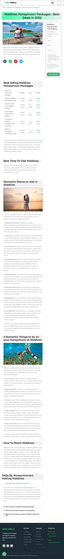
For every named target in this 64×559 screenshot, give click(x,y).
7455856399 (52, 536)
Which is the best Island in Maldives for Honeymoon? (20, 510)
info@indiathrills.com (54, 542)
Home (4, 7)
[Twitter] (11, 545)
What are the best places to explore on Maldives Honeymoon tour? (22, 514)
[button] (52, 3)
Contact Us (51, 528)
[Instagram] (3, 545)
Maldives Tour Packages (13, 7)
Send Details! (53, 74)
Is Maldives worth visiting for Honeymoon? (17, 483)
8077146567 (52, 534)
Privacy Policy (50, 66)
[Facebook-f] (5, 61)
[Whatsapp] (10, 61)
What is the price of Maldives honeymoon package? (19, 507)
